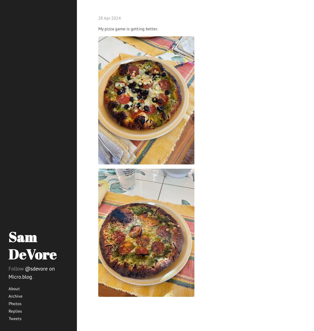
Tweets (15, 318)
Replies (15, 311)
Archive (15, 296)
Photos (15, 303)
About (14, 288)
